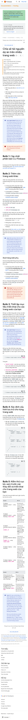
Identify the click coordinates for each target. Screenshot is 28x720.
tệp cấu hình (10, 322)
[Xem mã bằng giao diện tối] (22, 356)
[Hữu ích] (24, 40)
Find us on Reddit (4, 667)
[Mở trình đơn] (2, 1)
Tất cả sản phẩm (4, 708)
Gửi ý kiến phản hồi (8, 45)
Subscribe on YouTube (5, 672)
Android (3, 699)
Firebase (4, 37)
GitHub (2, 659)
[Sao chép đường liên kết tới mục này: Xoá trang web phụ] (19, 258)
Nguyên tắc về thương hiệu (7, 688)
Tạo (22, 37)
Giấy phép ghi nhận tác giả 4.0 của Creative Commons (14, 636)
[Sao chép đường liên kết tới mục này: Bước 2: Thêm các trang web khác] (19, 176)
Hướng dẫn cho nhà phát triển (7, 651)
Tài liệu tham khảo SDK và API (7, 653)
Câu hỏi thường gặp (5, 690)
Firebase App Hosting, (14, 15)
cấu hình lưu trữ (20, 88)
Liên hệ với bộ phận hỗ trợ (6, 680)
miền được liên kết (12, 97)
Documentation (6, 6)
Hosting (15, 6)
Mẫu (2, 655)
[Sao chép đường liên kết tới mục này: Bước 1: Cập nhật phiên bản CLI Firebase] (4, 161)
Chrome (3, 701)
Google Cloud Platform (6, 706)
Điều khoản (3, 713)
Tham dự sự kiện (4, 674)
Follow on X (3, 669)
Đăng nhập (24, 1)
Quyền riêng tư (10, 713)
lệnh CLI (17, 342)
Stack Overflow (4, 682)
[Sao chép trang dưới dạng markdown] (20, 55)
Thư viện (3, 657)
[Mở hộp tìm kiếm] (16, 1)
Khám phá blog (4, 665)
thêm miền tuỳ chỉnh (16, 229)
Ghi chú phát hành (5, 686)
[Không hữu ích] (24, 42)
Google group (4, 684)
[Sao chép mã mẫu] (24, 356)
